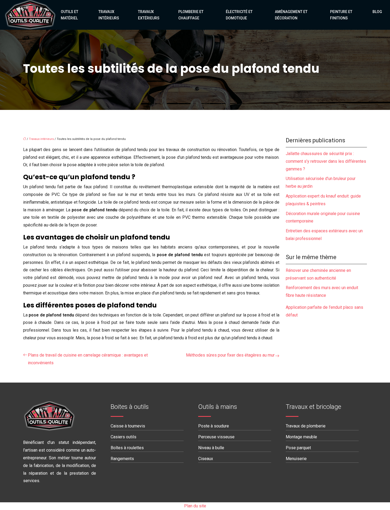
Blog (377, 12)
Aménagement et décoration (291, 15)
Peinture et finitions (341, 15)
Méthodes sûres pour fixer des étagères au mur (230, 355)
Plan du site (195, 505)
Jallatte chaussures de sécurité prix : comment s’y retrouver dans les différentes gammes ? (326, 161)
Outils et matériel (69, 15)
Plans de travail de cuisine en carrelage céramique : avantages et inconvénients (88, 359)
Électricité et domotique (239, 15)
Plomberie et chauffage (190, 15)
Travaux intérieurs (108, 15)
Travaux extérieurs (148, 15)
